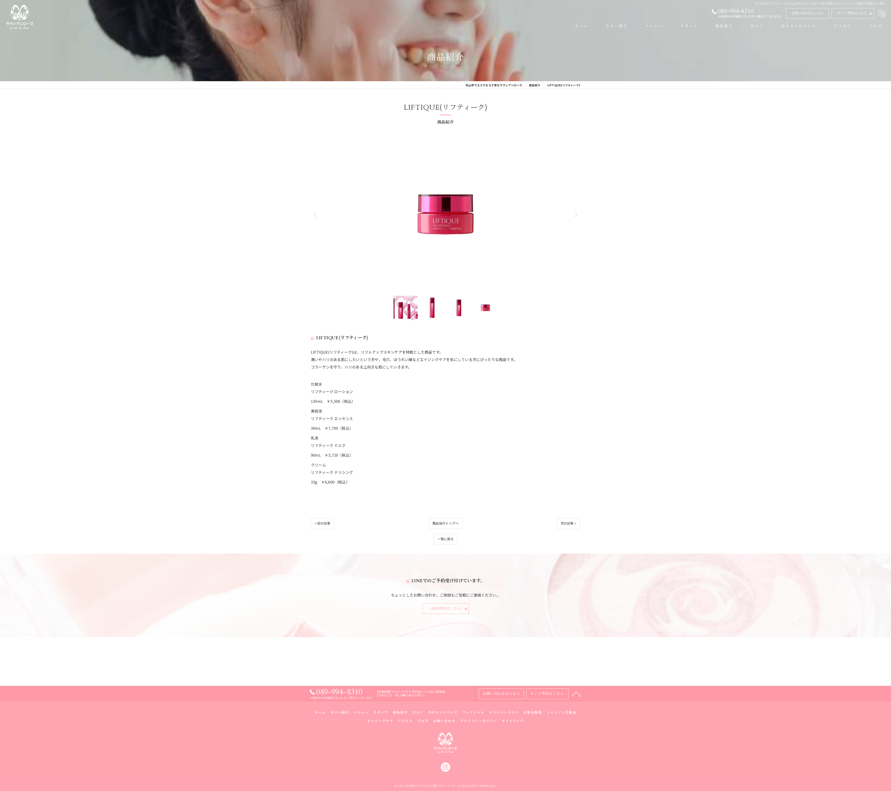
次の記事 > (568, 523)
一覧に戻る (445, 538)
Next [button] (575, 214)
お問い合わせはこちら (807, 13)
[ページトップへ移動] (576, 693)
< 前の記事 (322, 523)
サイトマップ (513, 721)
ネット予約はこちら (852, 13)
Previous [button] (315, 214)
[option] (445, 214)
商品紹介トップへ (445, 523)
